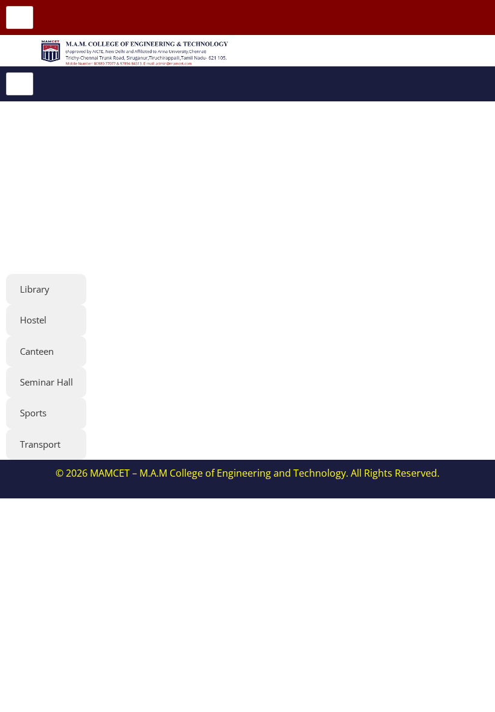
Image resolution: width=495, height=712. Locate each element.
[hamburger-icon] (19, 17)
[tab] (46, 289)
